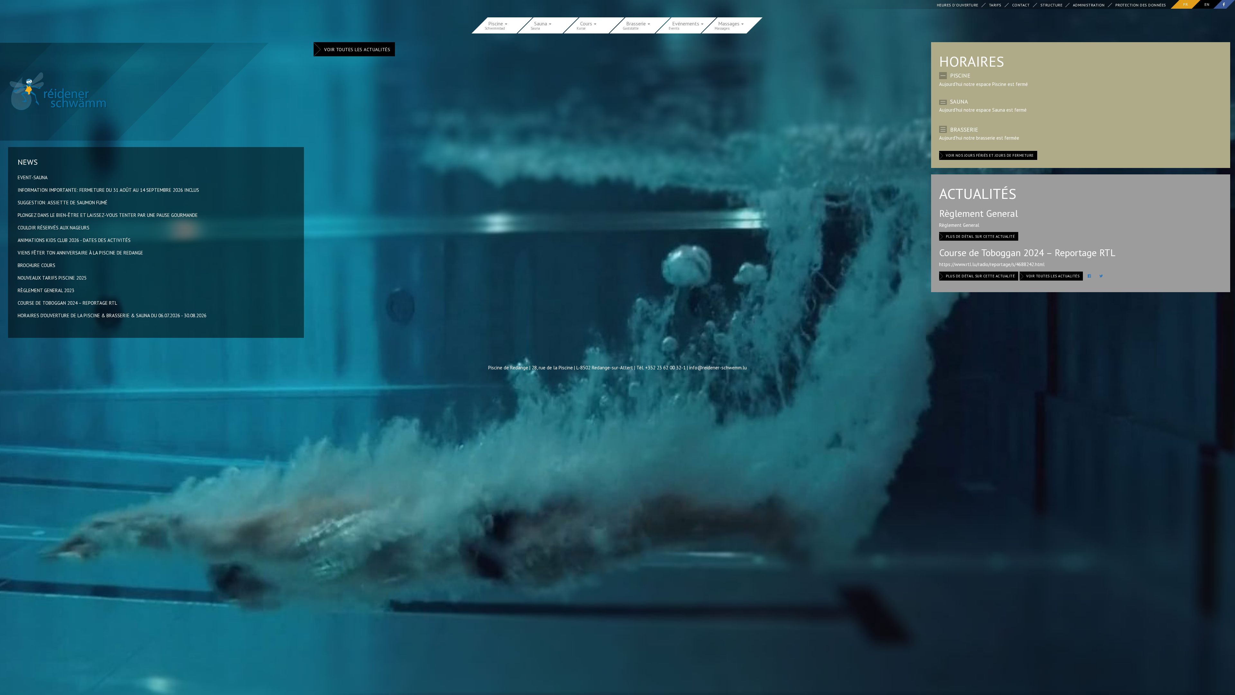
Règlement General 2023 (46, 290)
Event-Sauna (33, 177)
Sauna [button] (541, 23)
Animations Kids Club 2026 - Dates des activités (74, 240)
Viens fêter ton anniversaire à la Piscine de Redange (80, 253)
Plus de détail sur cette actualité (980, 236)
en (1206, 4)
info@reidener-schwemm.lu (718, 368)
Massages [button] (729, 23)
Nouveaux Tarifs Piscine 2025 (52, 278)
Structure (1051, 5)
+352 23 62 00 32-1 (665, 368)
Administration (1089, 5)
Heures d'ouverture (957, 5)
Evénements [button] (686, 23)
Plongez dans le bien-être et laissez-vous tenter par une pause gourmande (108, 215)
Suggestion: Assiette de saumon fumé (62, 202)
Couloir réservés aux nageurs (53, 228)
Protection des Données (1140, 5)
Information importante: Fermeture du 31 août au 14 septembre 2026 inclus (108, 190)
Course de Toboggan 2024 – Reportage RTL (67, 303)
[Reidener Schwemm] (54, 91)
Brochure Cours (36, 265)
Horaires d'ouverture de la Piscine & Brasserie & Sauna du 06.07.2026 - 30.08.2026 (112, 315)
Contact (1021, 5)
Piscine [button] (496, 23)
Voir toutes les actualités (357, 49)
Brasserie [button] (636, 23)
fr (1185, 4)
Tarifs (995, 5)
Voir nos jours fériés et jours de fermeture (990, 155)
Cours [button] (586, 23)
